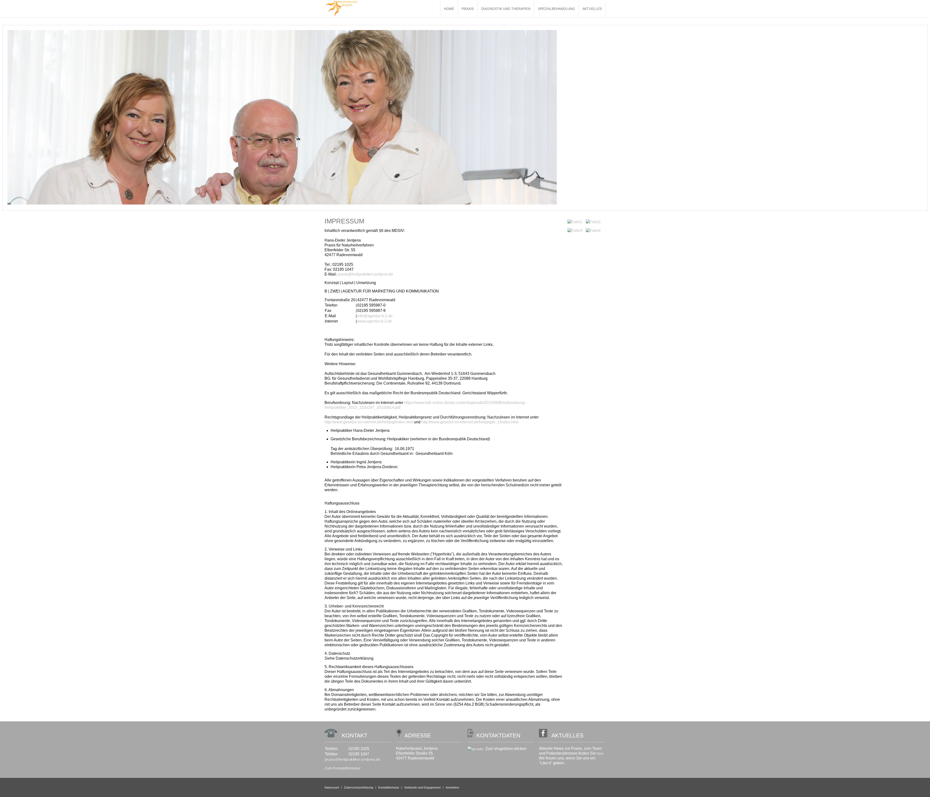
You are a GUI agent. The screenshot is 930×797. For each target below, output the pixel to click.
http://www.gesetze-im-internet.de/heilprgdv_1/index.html (469, 422)
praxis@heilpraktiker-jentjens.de (365, 274)
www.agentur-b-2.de (374, 321)
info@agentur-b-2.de (375, 316)
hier (600, 753)
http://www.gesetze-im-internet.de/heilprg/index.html (369, 422)
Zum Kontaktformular (342, 768)
